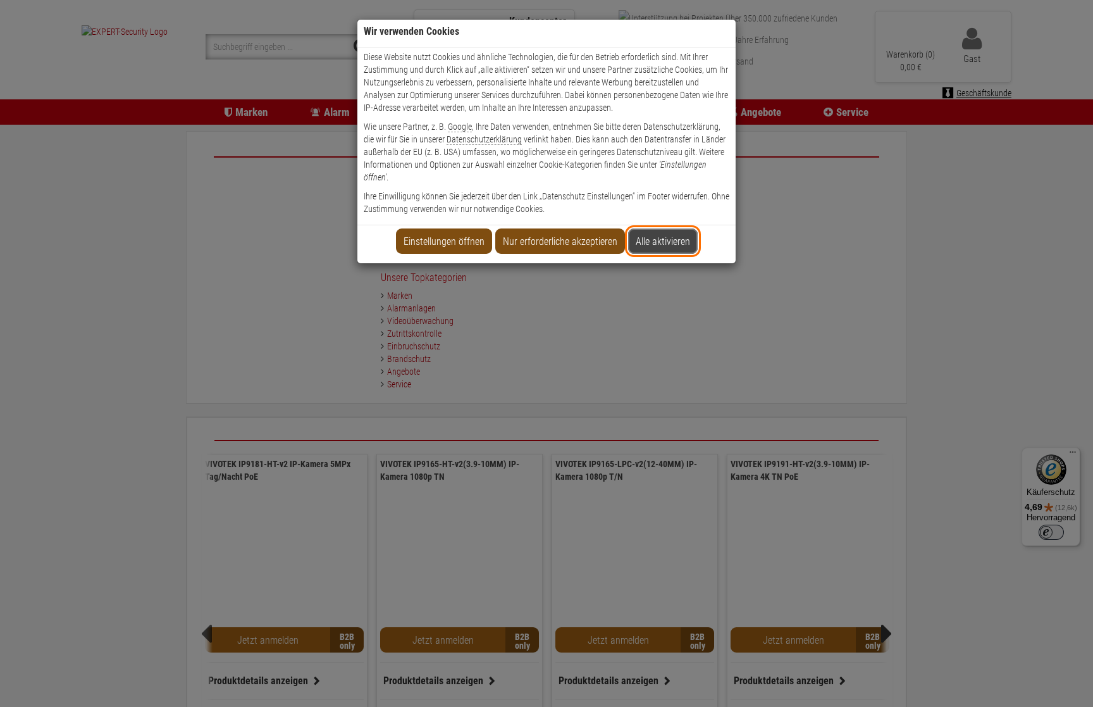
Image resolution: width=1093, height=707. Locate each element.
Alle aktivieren (663, 241)
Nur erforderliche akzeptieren (560, 241)
